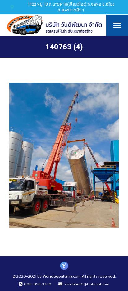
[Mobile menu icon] (117, 25)
